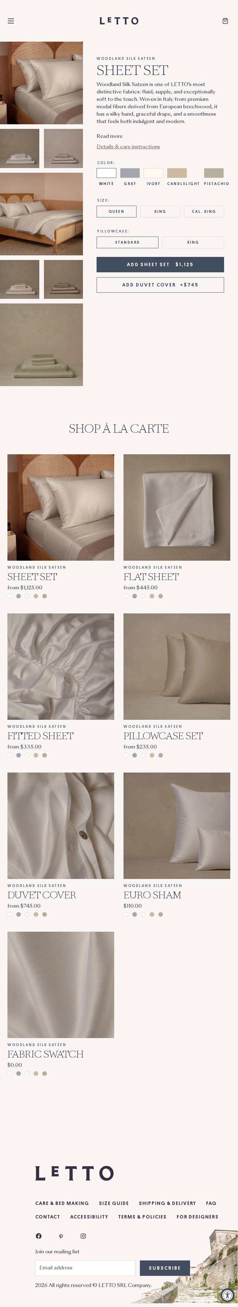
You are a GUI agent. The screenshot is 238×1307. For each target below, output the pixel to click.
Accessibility (89, 1216)
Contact (47, 1216)
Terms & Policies (142, 1216)
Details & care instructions (128, 147)
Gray (130, 184)
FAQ (211, 1203)
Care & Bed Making (62, 1203)
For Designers (198, 1216)
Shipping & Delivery (167, 1203)
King (160, 211)
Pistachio (217, 184)
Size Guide (114, 1203)
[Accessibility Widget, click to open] (228, 1295)
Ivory (154, 184)
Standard (127, 242)
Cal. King (204, 211)
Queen (117, 211)
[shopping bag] (225, 20)
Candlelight (183, 184)
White (106, 184)
